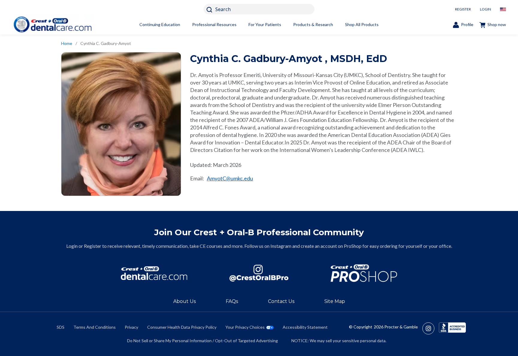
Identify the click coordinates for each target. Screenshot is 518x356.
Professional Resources (214, 24)
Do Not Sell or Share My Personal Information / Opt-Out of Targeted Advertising (202, 340)
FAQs (232, 301)
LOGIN (485, 9)
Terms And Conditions (94, 327)
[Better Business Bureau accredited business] (452, 328)
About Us (184, 301)
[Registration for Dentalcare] (154, 273)
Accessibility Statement (305, 327)
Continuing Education (159, 24)
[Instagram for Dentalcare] (259, 273)
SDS (60, 327)
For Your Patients (265, 24)
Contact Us (281, 301)
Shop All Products (362, 24)
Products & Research (313, 24)
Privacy (131, 327)
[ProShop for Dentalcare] (363, 273)
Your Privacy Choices (245, 327)
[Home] (52, 24)
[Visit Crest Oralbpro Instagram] (430, 328)
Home (66, 43)
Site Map (334, 301)
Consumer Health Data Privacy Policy (181, 327)
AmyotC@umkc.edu (230, 178)
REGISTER (463, 9)
